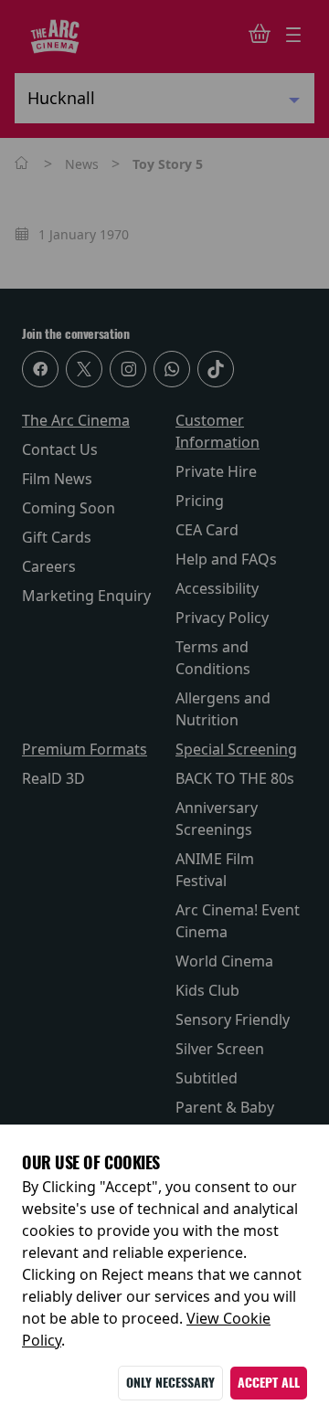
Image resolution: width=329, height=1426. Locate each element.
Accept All (269, 1382)
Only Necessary (170, 1382)
